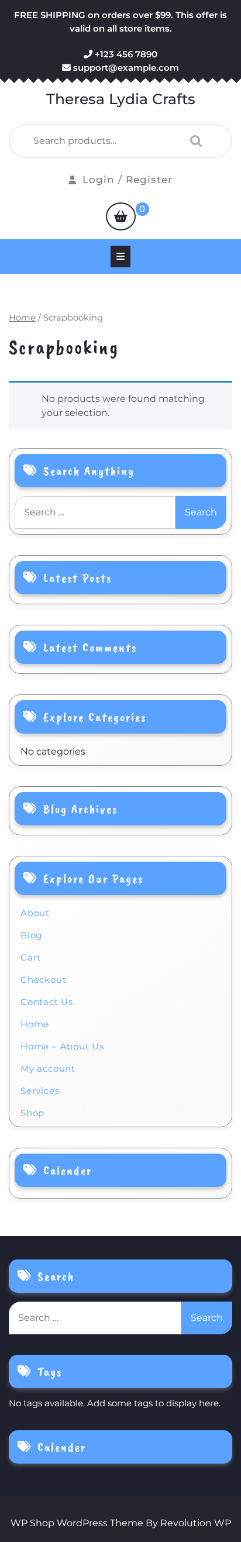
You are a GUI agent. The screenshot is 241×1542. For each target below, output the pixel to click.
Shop (32, 1112)
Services (39, 1090)
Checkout (43, 979)
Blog (31, 935)
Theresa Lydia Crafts (120, 99)
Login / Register (127, 179)
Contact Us (46, 1001)
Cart (30, 957)
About (35, 912)
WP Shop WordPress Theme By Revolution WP (121, 1523)
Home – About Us (62, 1046)
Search (193, 141)
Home (22, 317)
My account (47, 1068)
